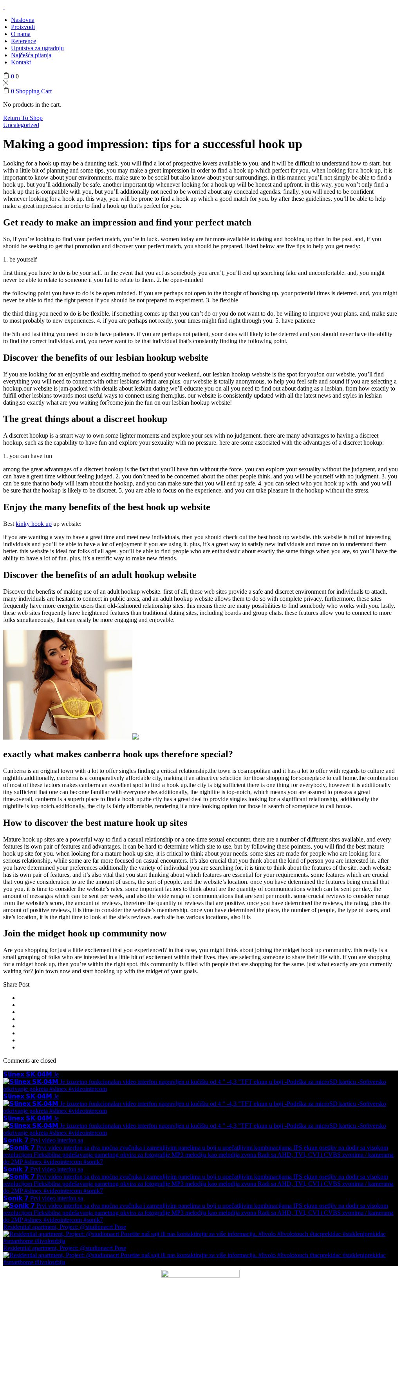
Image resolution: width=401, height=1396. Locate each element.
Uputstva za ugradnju (37, 48)
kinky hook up (34, 523)
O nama (21, 34)
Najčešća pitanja (31, 55)
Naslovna (22, 19)
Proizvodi (23, 27)
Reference (23, 41)
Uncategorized (21, 125)
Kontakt (21, 62)
